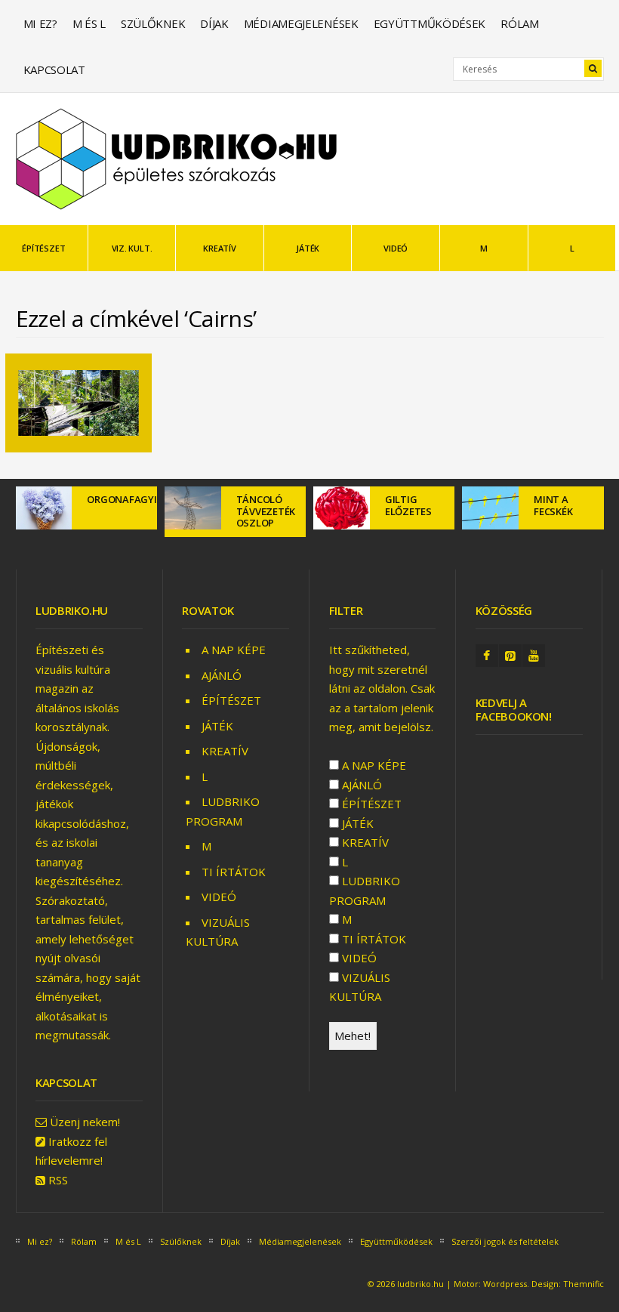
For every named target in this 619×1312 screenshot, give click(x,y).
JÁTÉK (307, 248)
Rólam (519, 23)
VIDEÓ (395, 248)
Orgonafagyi (121, 499)
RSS (58, 1179)
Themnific (583, 1283)
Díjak (214, 23)
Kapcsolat (54, 69)
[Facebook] (487, 656)
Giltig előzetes (408, 505)
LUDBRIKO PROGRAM (364, 890)
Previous (27, 526)
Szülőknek (153, 23)
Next (592, 526)
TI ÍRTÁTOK (234, 871)
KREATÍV (219, 248)
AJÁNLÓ (222, 675)
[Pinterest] (510, 656)
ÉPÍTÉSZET (43, 248)
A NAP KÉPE (234, 649)
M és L (89, 23)
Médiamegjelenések (301, 23)
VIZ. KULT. (132, 248)
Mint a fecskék (553, 505)
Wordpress (505, 1283)
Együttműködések (430, 23)
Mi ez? (40, 23)
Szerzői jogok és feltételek (505, 1241)
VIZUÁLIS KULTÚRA (359, 987)
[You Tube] (533, 656)
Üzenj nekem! (85, 1121)
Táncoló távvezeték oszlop (265, 510)
